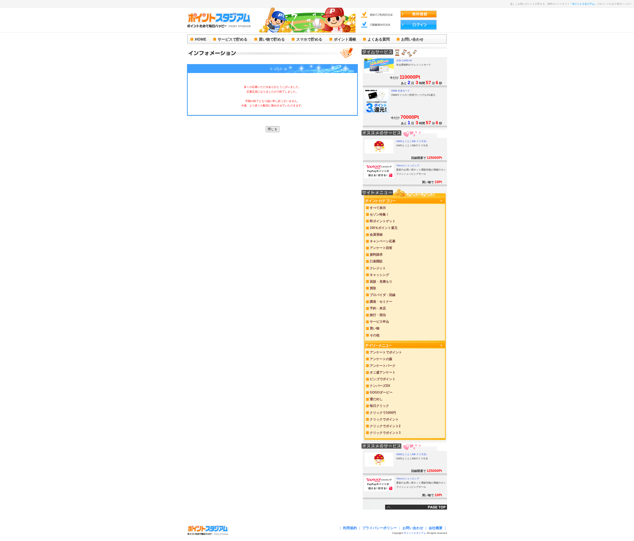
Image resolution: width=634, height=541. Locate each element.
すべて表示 (378, 208)
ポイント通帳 (345, 39)
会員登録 (376, 234)
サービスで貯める (232, 39)
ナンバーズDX (380, 386)
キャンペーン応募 (383, 241)
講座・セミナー (381, 301)
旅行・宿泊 (378, 315)
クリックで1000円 (383, 413)
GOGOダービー (381, 392)
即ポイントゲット (383, 221)
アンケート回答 (381, 248)
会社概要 (436, 528)
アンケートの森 (381, 359)
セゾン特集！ (379, 214)
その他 (374, 335)
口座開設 (376, 261)
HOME (200, 39)
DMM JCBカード (400, 90)
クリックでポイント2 (385, 426)
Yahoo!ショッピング (407, 165)
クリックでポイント (384, 419)
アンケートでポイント (386, 352)
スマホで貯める (309, 39)
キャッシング (379, 275)
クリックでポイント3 (385, 433)
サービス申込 (379, 321)
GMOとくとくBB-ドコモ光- (411, 141)
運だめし (376, 399)
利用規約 (350, 528)
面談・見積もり (381, 281)
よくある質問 (379, 39)
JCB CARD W (404, 60)
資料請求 (376, 254)
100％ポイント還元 (383, 228)
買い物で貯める (272, 39)
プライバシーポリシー (379, 528)
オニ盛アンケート (383, 372)
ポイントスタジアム (415, 533)
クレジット (378, 268)
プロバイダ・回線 (383, 295)
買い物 (374, 328)
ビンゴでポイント (383, 379)
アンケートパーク (383, 366)
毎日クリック (379, 406)
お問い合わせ (412, 39)
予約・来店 (378, 308)
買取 (373, 288)
